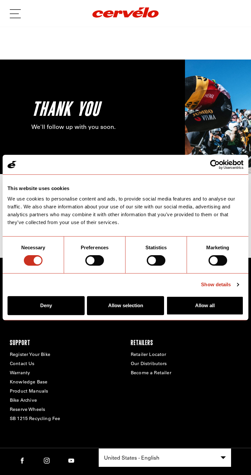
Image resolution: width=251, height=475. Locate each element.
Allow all (205, 305)
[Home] (125, 13)
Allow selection (125, 305)
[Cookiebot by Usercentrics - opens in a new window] (214, 164)
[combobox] (164, 457)
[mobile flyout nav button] (17, 14)
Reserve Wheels (27, 409)
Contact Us (22, 363)
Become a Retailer (151, 373)
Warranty (20, 373)
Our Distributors (149, 363)
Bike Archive (23, 400)
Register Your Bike (30, 354)
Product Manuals (29, 391)
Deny (46, 305)
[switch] (94, 260)
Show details (216, 284)
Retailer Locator (148, 354)
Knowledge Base (28, 382)
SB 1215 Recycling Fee (35, 418)
